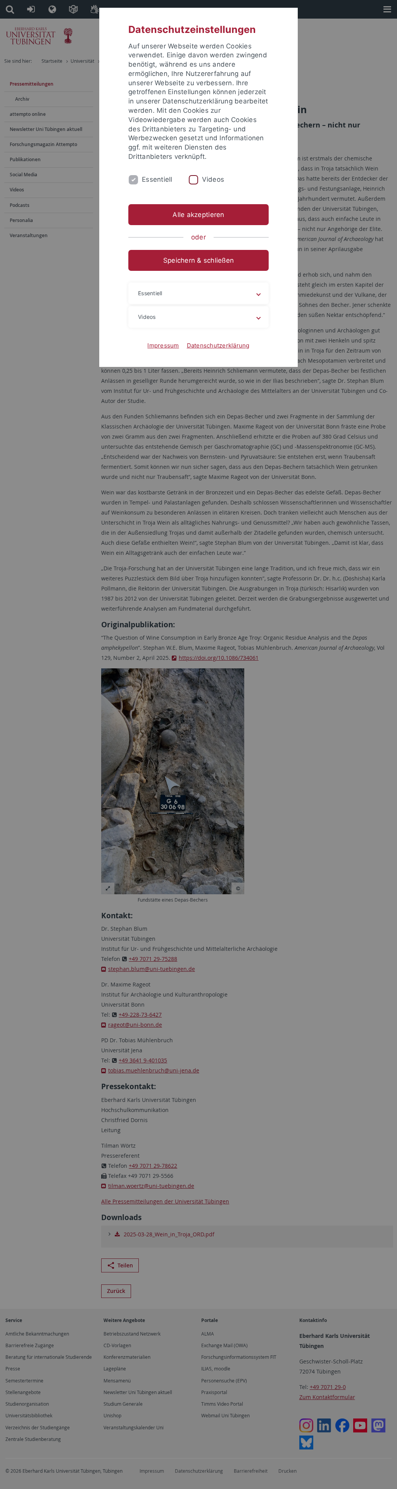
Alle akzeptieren (198, 215)
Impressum (163, 345)
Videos (213, 179)
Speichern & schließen (198, 260)
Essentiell (157, 179)
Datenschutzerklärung (218, 345)
